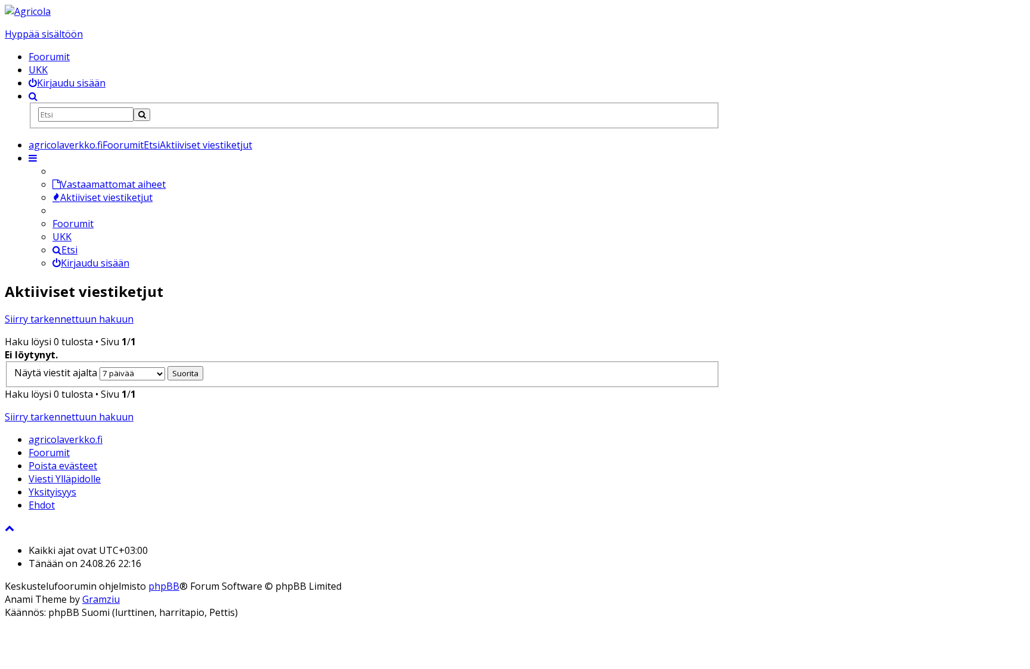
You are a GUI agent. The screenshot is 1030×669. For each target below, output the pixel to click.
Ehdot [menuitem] (42, 505)
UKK (38, 69)
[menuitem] (67, 82)
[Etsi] (142, 115)
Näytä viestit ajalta (57, 372)
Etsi (69, 249)
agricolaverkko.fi (66, 439)
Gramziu (101, 599)
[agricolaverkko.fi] (28, 11)
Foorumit (49, 56)
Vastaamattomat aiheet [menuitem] (113, 184)
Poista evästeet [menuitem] (63, 465)
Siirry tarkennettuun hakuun (69, 319)
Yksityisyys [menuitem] (52, 491)
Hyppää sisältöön (44, 34)
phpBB (163, 586)
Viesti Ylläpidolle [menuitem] (65, 478)
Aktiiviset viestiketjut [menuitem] (106, 197)
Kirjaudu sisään (95, 263)
